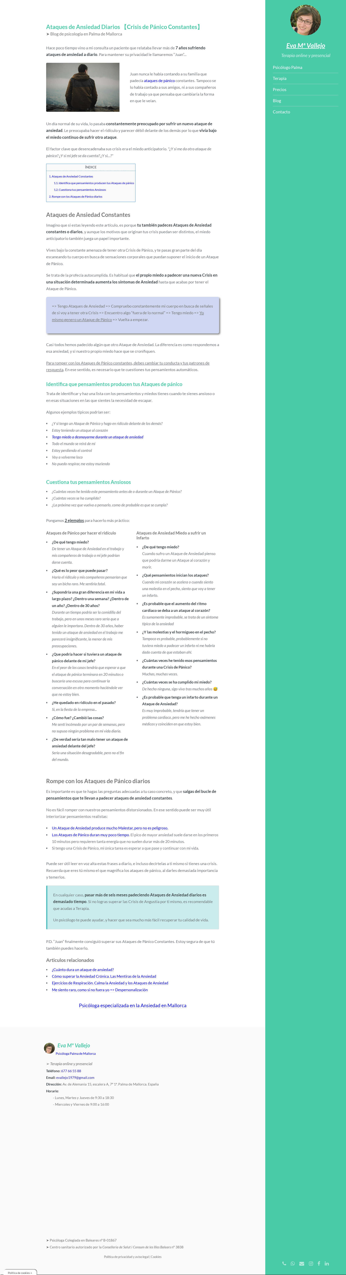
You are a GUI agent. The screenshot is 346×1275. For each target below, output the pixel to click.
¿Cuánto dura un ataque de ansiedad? (83, 969)
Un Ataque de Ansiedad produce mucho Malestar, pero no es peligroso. (110, 828)
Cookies (156, 1257)
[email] (301, 1264)
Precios (279, 89)
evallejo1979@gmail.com (75, 1077)
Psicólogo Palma (287, 67)
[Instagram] (311, 1264)
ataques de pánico (159, 80)
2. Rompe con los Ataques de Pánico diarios (75, 196)
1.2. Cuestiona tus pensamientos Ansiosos (80, 189)
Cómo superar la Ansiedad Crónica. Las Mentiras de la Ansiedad (104, 976)
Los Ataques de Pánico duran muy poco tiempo (90, 834)
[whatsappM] (293, 1264)
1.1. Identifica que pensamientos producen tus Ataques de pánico (94, 183)
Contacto (281, 111)
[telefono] (284, 1264)
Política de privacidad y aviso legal (126, 1257)
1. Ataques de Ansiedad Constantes (71, 176)
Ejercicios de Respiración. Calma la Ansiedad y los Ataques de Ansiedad (110, 983)
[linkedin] (327, 1264)
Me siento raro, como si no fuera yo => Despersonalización (100, 989)
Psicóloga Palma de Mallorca (76, 1053)
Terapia (280, 78)
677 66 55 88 (71, 1071)
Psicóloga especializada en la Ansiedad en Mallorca (133, 1005)
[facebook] (319, 1264)
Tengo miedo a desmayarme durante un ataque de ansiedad (97, 437)
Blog (277, 100)
